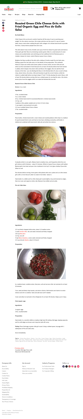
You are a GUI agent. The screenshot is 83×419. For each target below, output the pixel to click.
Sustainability (5, 394)
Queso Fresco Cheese (38, 339)
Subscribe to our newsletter (29, 371)
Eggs (50, 338)
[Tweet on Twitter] (3, 25)
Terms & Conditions (7, 397)
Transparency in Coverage (9, 399)
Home (4, 14)
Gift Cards (4, 380)
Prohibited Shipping (7, 387)
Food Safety (5, 378)
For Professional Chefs (48, 366)
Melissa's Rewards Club (28, 368)
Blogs (23, 14)
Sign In (24, 366)
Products (9, 410)
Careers (4, 371)
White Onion (59, 341)
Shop (10, 14)
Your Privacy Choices (7, 401)
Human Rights (5, 383)
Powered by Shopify (6, 414)
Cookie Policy (6, 375)
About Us (30, 14)
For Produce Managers (48, 368)
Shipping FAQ (40, 14)
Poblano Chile (28, 339)
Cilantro (33, 338)
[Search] (45, 8)
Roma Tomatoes (38, 341)
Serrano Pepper (51, 341)
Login (79, 14)
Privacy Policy (6, 385)
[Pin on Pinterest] (3, 28)
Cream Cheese (45, 338)
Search (3, 410)
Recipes (17, 14)
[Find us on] (3, 31)
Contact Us (5, 373)
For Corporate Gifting (48, 371)
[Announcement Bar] (41, 2)
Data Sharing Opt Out (18, 410)
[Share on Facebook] (3, 23)
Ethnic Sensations (57, 338)
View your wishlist (27, 373)
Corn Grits (38, 338)
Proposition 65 (6, 390)
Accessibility (5, 368)
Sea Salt (45, 341)
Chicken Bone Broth (25, 338)
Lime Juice (21, 339)
